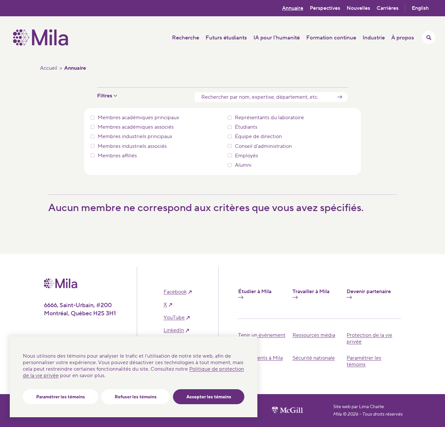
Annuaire (292, 8)
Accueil (48, 68)
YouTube (174, 318)
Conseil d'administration (263, 146)
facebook (175, 292)
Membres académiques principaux (138, 118)
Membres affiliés (117, 156)
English (420, 8)
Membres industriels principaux (135, 137)
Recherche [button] (185, 37)
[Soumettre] (340, 97)
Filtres (104, 96)
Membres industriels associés (132, 146)
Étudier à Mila (254, 292)
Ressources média (314, 335)
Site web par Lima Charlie (358, 407)
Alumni (243, 165)
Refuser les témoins (136, 397)
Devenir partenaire (369, 292)
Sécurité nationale (314, 358)
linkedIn (174, 330)
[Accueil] (40, 44)
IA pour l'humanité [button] (276, 37)
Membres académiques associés (136, 127)
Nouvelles (358, 8)
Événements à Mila (260, 358)
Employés (246, 156)
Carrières (387, 8)
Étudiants (246, 127)
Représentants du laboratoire (269, 118)
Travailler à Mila (311, 292)
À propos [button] (402, 37)
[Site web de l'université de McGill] (287, 410)
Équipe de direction (258, 137)
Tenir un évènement (261, 335)
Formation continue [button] (331, 37)
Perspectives (325, 8)
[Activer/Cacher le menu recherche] (428, 37)
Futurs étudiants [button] (226, 37)
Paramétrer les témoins (60, 397)
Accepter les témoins (208, 397)
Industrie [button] (374, 37)
